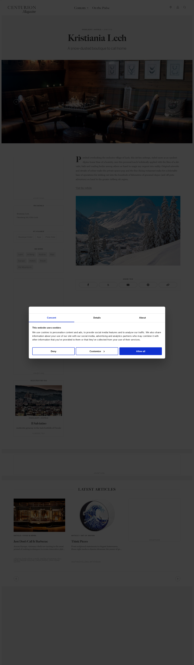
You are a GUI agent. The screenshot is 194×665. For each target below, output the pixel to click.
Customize (95, 351)
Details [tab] (97, 317)
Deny (53, 351)
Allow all (140, 351)
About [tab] (142, 317)
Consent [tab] (51, 317)
